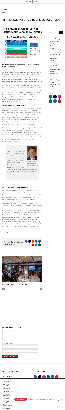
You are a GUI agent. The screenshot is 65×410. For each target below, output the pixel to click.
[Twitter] (55, 97)
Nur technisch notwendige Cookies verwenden (42, 399)
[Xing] (50, 101)
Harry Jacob (7, 232)
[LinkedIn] (55, 101)
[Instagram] (59, 97)
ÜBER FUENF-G (7, 376)
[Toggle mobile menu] (62, 11)
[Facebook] (50, 97)
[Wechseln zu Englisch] (36, 1)
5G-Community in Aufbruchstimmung (15, 284)
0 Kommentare (24, 232)
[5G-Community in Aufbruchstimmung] (22, 256)
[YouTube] (59, 101)
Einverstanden (20, 399)
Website (38, 108)
